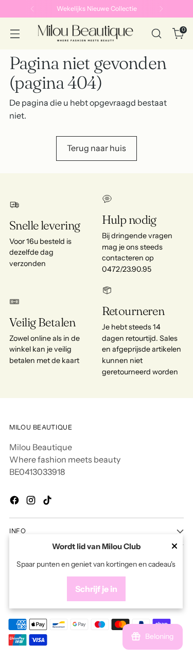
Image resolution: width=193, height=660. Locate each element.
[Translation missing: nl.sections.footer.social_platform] (15, 501)
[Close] (174, 547)
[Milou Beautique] (85, 33)
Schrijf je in (96, 589)
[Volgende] (161, 9)
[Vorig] (32, 9)
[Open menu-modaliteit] (14, 33)
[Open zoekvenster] (156, 33)
